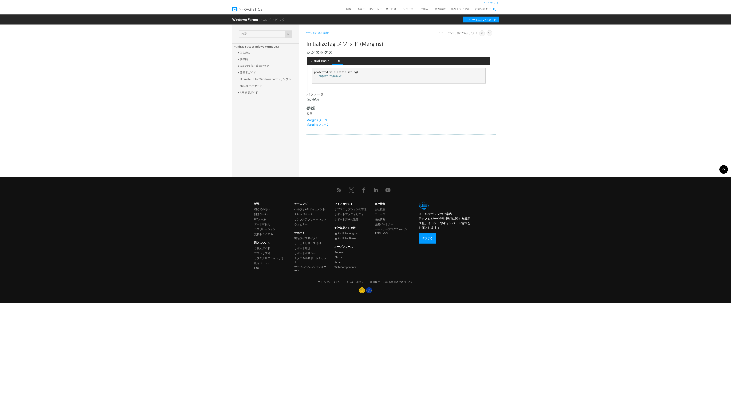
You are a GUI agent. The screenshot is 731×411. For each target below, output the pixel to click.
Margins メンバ (317, 125)
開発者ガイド (248, 72)
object (323, 75)
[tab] (319, 61)
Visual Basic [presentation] (319, 61)
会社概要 (380, 209)
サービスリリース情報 (307, 243)
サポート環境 (302, 248)
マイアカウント (491, 2)
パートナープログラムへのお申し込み (391, 231)
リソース (408, 9)
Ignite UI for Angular (346, 233)
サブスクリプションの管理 (350, 209)
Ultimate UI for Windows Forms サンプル (265, 79)
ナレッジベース (303, 214)
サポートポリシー (305, 253)
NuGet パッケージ (251, 86)
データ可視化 (262, 224)
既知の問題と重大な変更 (254, 66)
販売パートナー (263, 262)
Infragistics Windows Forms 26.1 (257, 46)
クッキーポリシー (356, 282)
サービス (391, 9)
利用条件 (375, 282)
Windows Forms (245, 19)
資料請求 (440, 9)
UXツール (260, 219)
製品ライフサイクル (306, 238)
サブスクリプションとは (268, 258)
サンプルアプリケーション (310, 219)
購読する (427, 238)
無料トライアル (460, 9)
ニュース (380, 214)
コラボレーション (264, 229)
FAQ (256, 267)
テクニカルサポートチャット (310, 260)
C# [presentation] (338, 61)
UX (360, 9)
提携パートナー (384, 224)
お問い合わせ (483, 9)
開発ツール (260, 214)
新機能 (244, 59)
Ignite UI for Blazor (345, 238)
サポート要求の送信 (346, 219)
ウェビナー (301, 224)
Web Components (345, 266)
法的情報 (380, 219)
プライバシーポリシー (330, 282)
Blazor (338, 257)
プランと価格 (262, 253)
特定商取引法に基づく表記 (398, 282)
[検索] (288, 34)
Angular (339, 252)
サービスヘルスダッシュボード (310, 268)
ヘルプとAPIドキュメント (309, 209)
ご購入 (424, 9)
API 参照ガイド (249, 92)
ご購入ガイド (262, 248)
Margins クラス (317, 120)
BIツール (374, 9)
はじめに (245, 52)
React (338, 262)
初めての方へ (262, 209)
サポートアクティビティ (349, 214)
